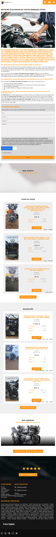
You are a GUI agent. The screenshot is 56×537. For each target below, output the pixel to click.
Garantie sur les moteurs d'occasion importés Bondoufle (22, 517)
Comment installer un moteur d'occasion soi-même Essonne (22, 514)
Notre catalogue (5, 490)
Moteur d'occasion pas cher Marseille (39, 504)
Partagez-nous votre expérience (28, 474)
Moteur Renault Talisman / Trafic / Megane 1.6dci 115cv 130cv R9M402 (37, 317)
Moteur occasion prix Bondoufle (21, 513)
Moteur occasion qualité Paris (41, 510)
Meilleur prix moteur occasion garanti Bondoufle (28, 506)
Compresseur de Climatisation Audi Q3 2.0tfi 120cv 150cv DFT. (36, 348)
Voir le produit (36, 228)
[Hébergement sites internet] (9, 526)
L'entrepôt (3, 488)
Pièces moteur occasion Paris (23, 511)
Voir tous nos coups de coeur (28, 297)
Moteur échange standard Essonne (16, 519)
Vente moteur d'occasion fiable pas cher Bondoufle (14, 504)
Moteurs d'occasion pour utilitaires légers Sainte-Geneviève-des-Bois (23, 507)
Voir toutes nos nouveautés (28, 407)
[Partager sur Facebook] (1, 533)
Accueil (3, 487)
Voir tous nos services (20, 451)
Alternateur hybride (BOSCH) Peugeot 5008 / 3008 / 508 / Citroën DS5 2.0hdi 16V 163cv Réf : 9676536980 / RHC (37, 208)
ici (39, 144)
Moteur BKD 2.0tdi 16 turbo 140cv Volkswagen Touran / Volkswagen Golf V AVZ (36, 380)
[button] (54, 2)
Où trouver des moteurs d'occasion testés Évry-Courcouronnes (17, 510)
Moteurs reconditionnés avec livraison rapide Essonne (39, 508)
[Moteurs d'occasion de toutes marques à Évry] (28, 30)
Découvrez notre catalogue (35, 451)
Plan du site (4, 497)
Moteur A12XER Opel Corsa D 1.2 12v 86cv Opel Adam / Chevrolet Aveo (37, 238)
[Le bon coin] (13, 533)
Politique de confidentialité (7, 496)
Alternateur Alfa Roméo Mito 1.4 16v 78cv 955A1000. (36, 270)
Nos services (4, 491)
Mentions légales (5, 494)
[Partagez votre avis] (16, 533)
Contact (3, 493)
